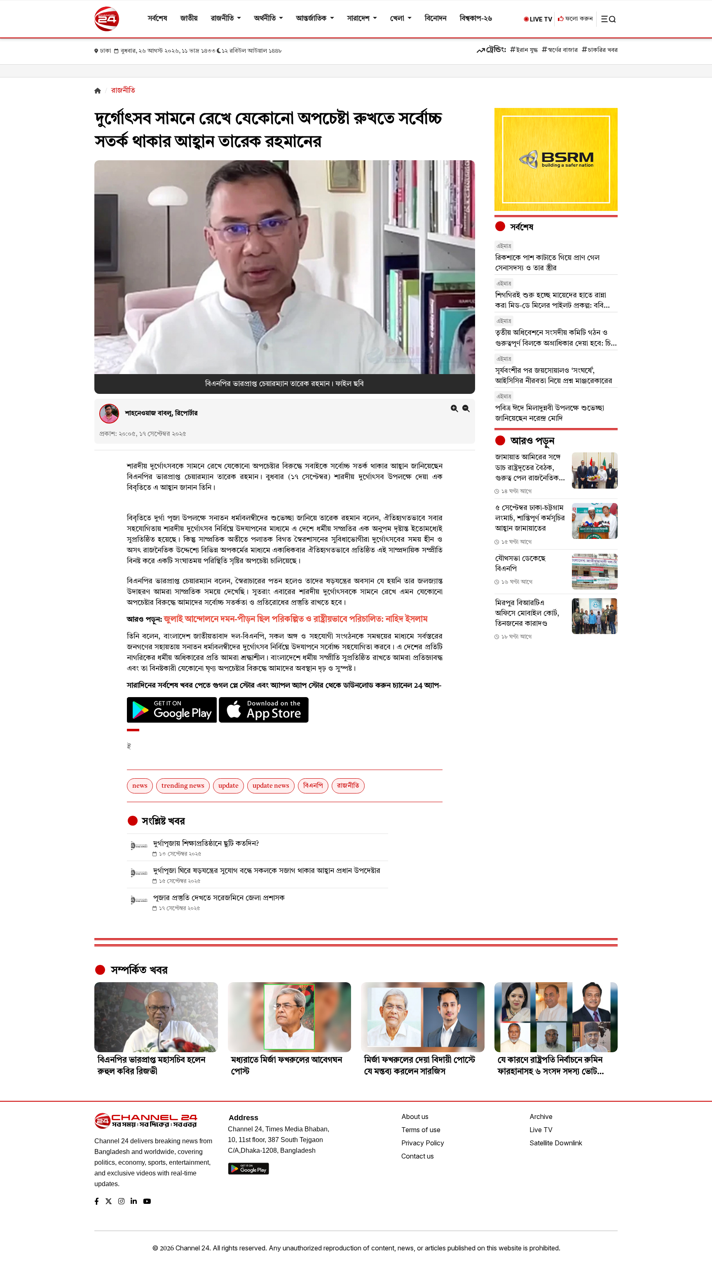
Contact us (417, 1156)
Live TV (541, 1130)
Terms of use (420, 1130)
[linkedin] (134, 1201)
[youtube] (147, 1201)
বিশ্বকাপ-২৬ (476, 18)
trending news (183, 786)
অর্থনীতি (265, 18)
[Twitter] (108, 1201)
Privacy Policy (422, 1143)
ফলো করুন (578, 19)
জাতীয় (189, 18)
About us (415, 1116)
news (140, 786)
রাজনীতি (223, 18)
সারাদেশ (359, 18)
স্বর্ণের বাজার (563, 50)
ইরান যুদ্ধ (527, 50)
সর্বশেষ (157, 18)
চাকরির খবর (603, 50)
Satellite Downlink (555, 1143)
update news (271, 786)
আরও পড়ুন (531, 442)
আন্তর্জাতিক (312, 18)
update (228, 786)
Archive (541, 1116)
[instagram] (121, 1201)
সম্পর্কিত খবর (138, 970)
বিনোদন (436, 18)
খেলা (398, 18)
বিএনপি (313, 786)
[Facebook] (96, 1201)
